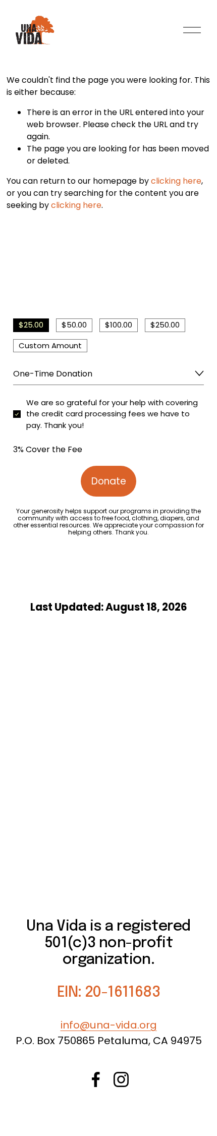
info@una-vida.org (109, 1025)
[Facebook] (96, 1079)
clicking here (176, 181)
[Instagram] (121, 1079)
